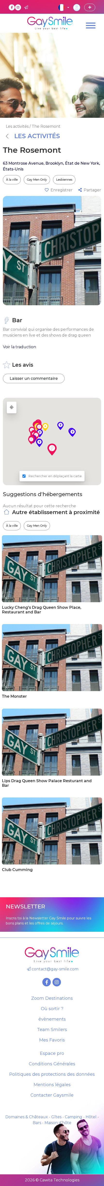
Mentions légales (52, 1084)
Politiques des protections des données (52, 1074)
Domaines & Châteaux (26, 1117)
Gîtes (56, 1117)
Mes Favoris (52, 1040)
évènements (52, 1019)
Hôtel (91, 1117)
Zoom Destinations (52, 998)
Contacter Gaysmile (52, 1095)
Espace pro (52, 1053)
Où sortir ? (52, 1008)
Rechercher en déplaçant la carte (55, 476)
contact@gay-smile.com (54, 969)
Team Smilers (52, 1029)
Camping (73, 1117)
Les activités (37, 136)
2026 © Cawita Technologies (52, 1180)
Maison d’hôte (58, 1122)
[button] (52, 449)
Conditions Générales (52, 1064)
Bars (37, 1122)
